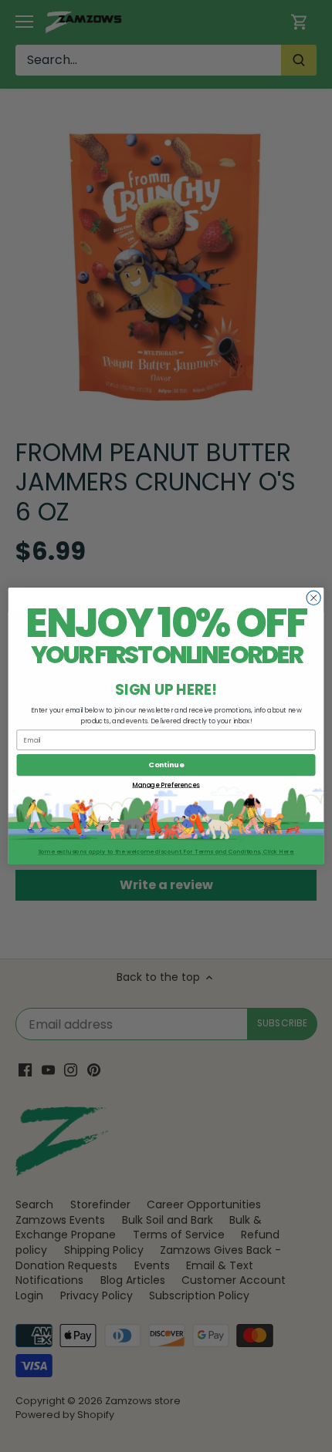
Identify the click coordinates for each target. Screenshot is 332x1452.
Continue (166, 765)
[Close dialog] (313, 598)
